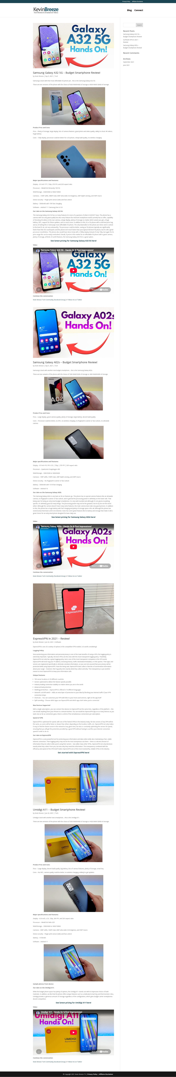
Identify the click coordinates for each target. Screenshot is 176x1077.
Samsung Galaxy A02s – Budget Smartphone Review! (65, 362)
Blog (129, 10)
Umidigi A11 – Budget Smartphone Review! (59, 809)
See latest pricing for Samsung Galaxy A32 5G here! (73, 240)
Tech (56, 76)
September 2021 (128, 62)
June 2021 (126, 65)
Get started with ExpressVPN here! (73, 752)
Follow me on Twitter (75, 300)
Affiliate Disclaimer (137, 1)
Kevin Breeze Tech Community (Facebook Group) (49, 300)
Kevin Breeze (39, 76)
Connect (138, 10)
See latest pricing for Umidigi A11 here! (73, 1002)
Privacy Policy (126, 1)
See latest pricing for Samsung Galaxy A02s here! (73, 517)
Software (58, 642)
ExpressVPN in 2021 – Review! (51, 638)
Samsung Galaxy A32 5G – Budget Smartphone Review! (66, 72)
